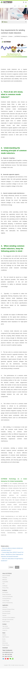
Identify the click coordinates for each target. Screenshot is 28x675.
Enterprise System (6, 613)
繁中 (15, 6)
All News (4, 634)
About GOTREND (6, 575)
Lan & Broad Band (6, 611)
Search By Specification (7, 596)
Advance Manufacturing (7, 602)
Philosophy (4, 577)
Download (5, 647)
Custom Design (5, 600)
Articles (4, 641)
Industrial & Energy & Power (8, 609)
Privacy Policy (5, 587)
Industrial (4, 615)
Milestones (4, 579)
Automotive (4, 607)
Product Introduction (6, 594)
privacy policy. (21, 665)
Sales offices (5, 626)
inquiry (24, 6)
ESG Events (5, 643)
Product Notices (5, 645)
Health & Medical (6, 621)
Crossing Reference (6, 598)
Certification (4, 585)
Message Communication (7, 619)
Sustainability (5, 581)
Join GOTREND (5, 628)
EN (19, 6)
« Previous (11, 567)
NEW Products (5, 636)
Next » (17, 567)
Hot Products (5, 592)
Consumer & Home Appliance (8, 617)
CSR (3, 583)
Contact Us (4, 630)
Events (3, 639)
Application (5, 605)
